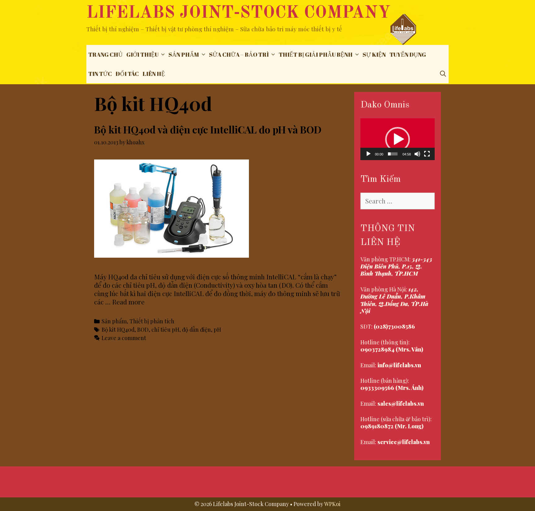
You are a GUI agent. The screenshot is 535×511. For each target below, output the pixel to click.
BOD (143, 329)
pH (217, 329)
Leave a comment (124, 337)
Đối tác (127, 74)
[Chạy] (368, 154)
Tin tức (100, 74)
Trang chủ (105, 54)
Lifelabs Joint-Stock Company (238, 13)
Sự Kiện (374, 54)
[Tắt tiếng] (417, 154)
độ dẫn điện (196, 329)
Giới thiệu (142, 54)
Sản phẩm (183, 54)
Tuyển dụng (407, 54)
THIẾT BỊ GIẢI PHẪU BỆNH (316, 54)
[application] (397, 139)
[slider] (393, 153)
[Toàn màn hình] (427, 154)
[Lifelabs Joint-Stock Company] (403, 28)
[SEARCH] (443, 73)
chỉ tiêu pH (165, 329)
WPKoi (332, 504)
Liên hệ (153, 74)
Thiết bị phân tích (151, 321)
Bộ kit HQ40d (118, 329)
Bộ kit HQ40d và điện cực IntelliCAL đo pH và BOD (207, 129)
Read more (128, 301)
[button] (397, 139)
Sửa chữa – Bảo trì (239, 54)
